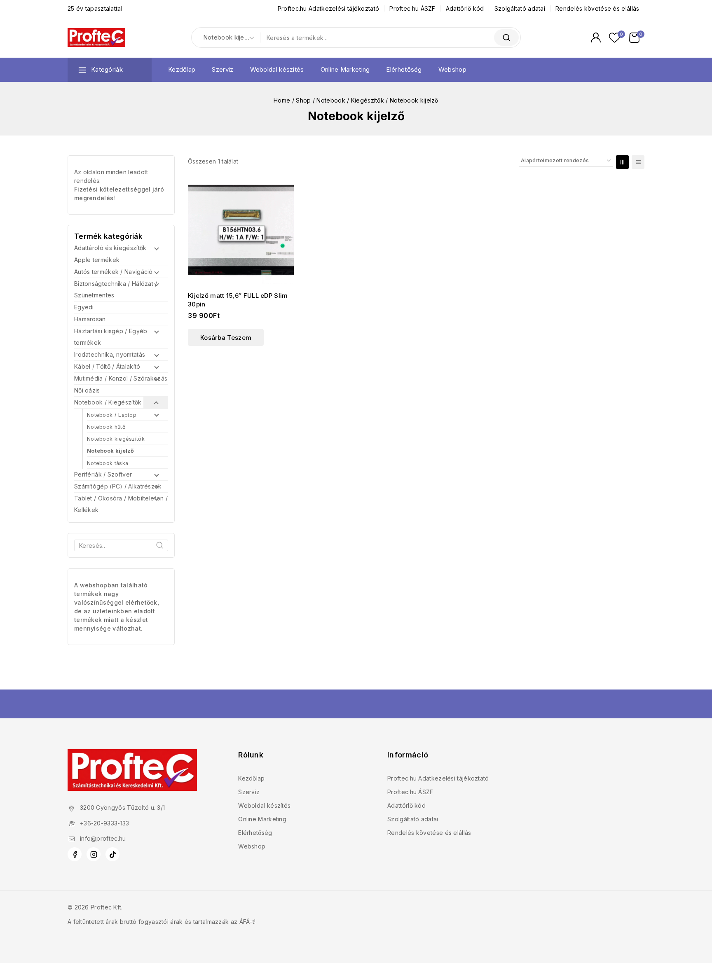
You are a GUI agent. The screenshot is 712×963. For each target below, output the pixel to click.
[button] (226, 337)
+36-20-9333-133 (104, 823)
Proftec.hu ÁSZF (412, 8)
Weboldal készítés (277, 69)
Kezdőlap (181, 69)
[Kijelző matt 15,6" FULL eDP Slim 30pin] (241, 232)
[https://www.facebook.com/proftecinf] (75, 854)
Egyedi (84, 307)
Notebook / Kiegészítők (108, 402)
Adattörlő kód (465, 8)
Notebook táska (107, 463)
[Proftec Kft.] (96, 37)
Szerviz (222, 69)
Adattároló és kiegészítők (110, 247)
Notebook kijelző (110, 451)
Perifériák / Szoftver (103, 474)
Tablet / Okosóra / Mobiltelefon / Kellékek (121, 504)
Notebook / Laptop (111, 415)
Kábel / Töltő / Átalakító (107, 366)
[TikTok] (112, 854)
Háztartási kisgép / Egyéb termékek (111, 336)
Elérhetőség (404, 69)
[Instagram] (94, 854)
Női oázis (87, 390)
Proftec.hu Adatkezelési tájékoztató (328, 8)
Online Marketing (345, 69)
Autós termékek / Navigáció (113, 271)
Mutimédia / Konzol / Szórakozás (120, 378)
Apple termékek (96, 259)
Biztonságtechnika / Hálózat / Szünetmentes (115, 289)
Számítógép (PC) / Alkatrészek (118, 486)
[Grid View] (622, 162)
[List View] (638, 162)
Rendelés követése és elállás (597, 8)
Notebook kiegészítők (116, 439)
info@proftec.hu (103, 838)
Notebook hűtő (106, 427)
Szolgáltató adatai (519, 8)
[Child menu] (155, 248)
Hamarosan (90, 319)
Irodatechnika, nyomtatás (109, 354)
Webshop (452, 69)
